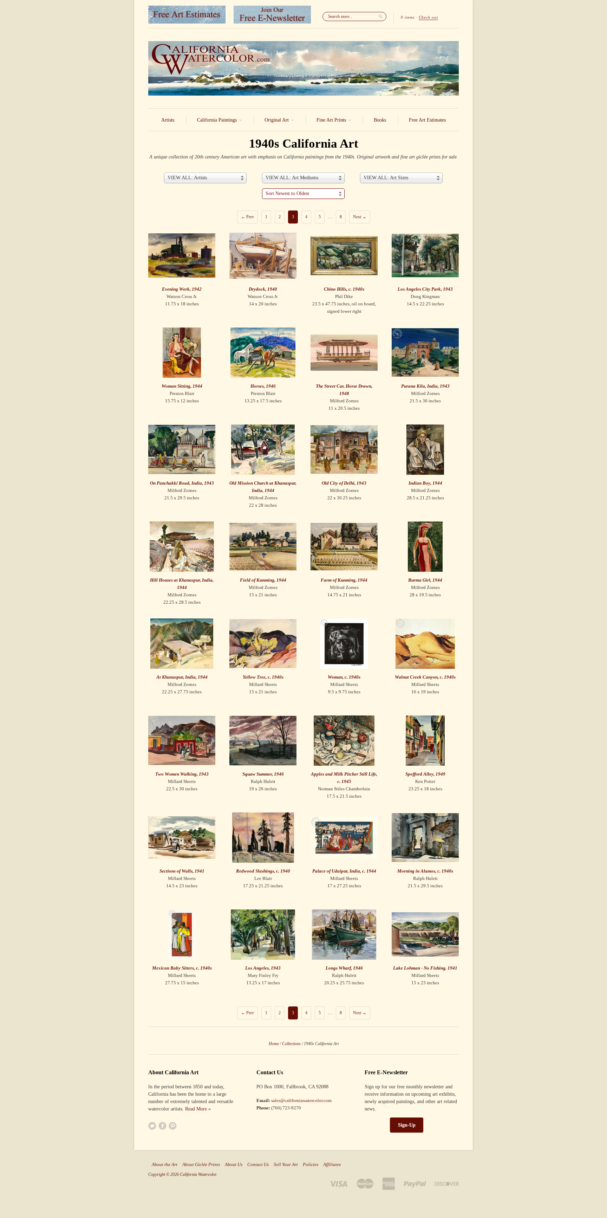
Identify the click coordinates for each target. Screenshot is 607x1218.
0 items (408, 17)
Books (380, 120)
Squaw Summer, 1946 (263, 774)
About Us (233, 1164)
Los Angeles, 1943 (263, 968)
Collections (291, 1043)
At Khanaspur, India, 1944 (182, 677)
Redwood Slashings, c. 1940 (263, 871)
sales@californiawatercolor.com (301, 1100)
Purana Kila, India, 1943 (425, 386)
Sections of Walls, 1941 (181, 871)
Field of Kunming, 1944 (263, 580)
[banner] (303, 68)
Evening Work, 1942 (182, 289)
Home (274, 1043)
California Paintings (217, 120)
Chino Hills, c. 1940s (344, 289)
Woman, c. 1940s (344, 677)
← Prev (247, 216)
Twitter (152, 1126)
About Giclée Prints (201, 1164)
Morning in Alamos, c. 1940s (425, 871)
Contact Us (258, 1164)
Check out (428, 17)
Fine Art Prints (331, 120)
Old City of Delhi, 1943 (344, 483)
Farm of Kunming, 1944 (344, 580)
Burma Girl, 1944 (425, 580)
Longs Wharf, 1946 (344, 968)
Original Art (277, 120)
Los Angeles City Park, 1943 (425, 289)
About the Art (164, 1164)
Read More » (198, 1109)
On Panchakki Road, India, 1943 (182, 483)
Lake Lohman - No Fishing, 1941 (425, 968)
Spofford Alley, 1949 (425, 774)
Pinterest (173, 1126)
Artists (167, 120)
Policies (310, 1164)
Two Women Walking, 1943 (182, 774)
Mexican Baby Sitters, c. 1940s (182, 968)
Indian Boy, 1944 (425, 483)
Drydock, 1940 (263, 289)
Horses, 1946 (263, 386)
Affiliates (332, 1164)
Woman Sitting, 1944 (182, 386)
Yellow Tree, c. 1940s (263, 677)
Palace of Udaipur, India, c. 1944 (344, 871)
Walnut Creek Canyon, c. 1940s (425, 677)
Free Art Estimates (427, 120)
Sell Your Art (286, 1164)
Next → (359, 216)
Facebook (162, 1126)
